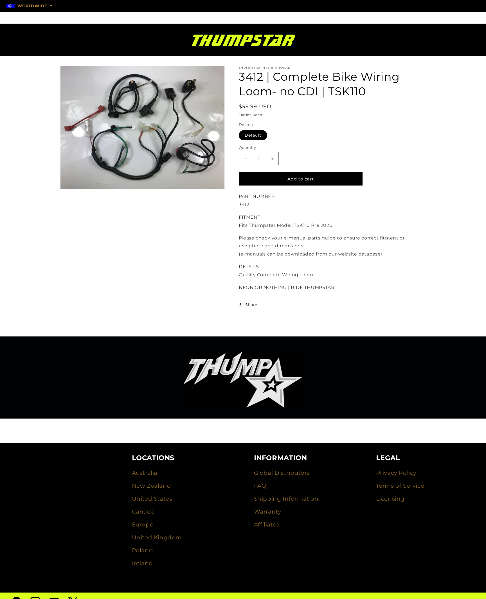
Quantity (247, 147)
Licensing (390, 498)
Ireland (142, 563)
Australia (145, 472)
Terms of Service (400, 485)
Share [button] (251, 304)
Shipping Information (286, 498)
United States (152, 498)
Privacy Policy (396, 472)
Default (253, 135)
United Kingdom (157, 537)
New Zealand (151, 485)
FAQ (260, 485)
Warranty (267, 511)
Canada (143, 511)
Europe (143, 524)
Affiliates (267, 524)
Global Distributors (282, 472)
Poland (142, 550)
